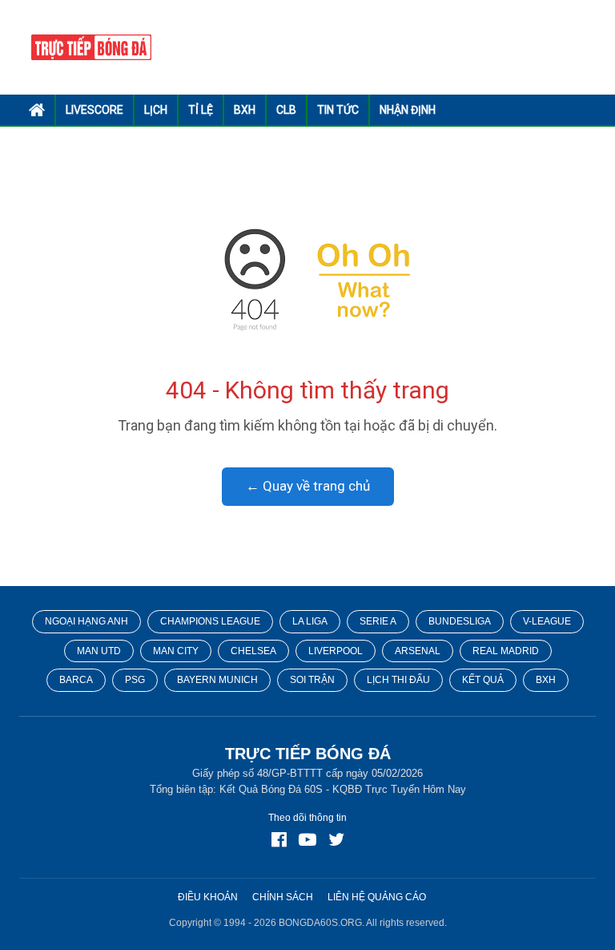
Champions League (210, 621)
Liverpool (335, 651)
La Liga (310, 621)
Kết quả (483, 679)
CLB (286, 109)
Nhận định (408, 109)
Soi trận (312, 679)
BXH (244, 109)
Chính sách (282, 897)
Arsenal (417, 651)
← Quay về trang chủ (308, 486)
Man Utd (99, 651)
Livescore (94, 109)
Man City (176, 651)
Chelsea (253, 651)
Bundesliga (459, 621)
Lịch (155, 109)
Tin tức (338, 109)
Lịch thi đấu (398, 679)
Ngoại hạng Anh (86, 621)
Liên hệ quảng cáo (377, 897)
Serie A (378, 621)
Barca (76, 679)
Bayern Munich (217, 679)
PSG (135, 679)
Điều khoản (208, 897)
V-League (547, 621)
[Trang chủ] (307, 279)
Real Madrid (505, 651)
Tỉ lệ (200, 109)
